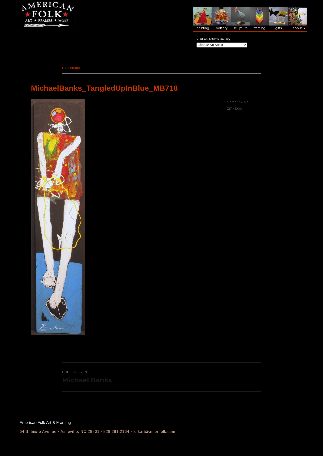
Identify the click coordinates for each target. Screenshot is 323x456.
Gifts (278, 28)
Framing (259, 28)
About (297, 28)
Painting (202, 28)
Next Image (71, 67)
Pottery (221, 28)
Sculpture (240, 28)
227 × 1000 (234, 108)
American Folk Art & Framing (45, 422)
